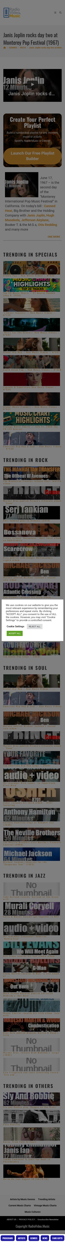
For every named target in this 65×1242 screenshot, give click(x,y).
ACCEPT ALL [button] (15, 633)
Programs (7, 1238)
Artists (21, 1238)
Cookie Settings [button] (15, 626)
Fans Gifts (57, 1238)
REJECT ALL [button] (34, 626)
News (44, 1238)
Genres (33, 1238)
